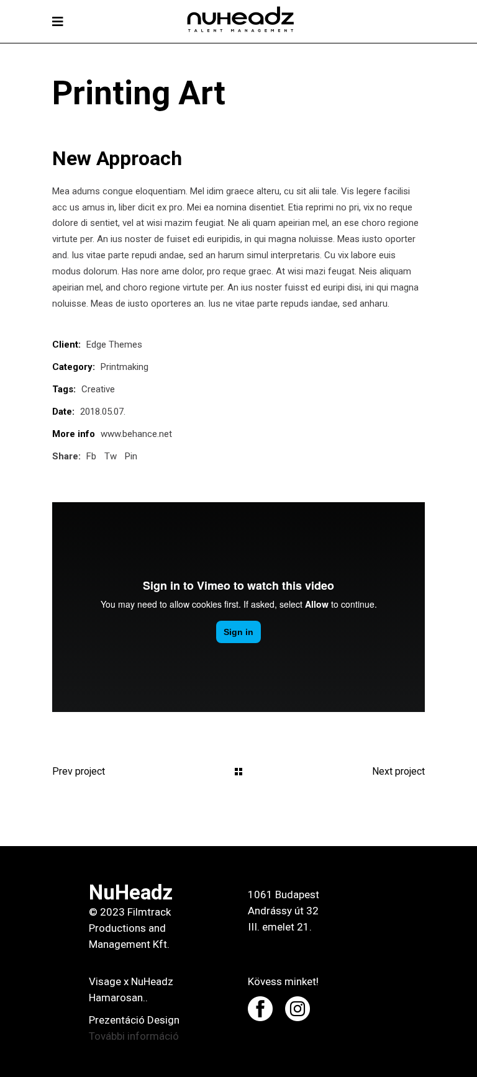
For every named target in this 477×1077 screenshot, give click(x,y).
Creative (98, 389)
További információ (134, 1036)
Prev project (78, 771)
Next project (398, 771)
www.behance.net (136, 433)
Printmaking (124, 366)
